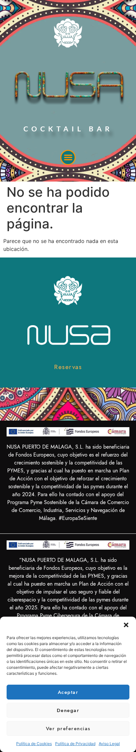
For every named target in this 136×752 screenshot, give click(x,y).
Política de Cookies (34, 743)
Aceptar (68, 692)
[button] (126, 625)
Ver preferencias (68, 728)
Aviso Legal (109, 743)
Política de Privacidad (75, 743)
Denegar (68, 710)
